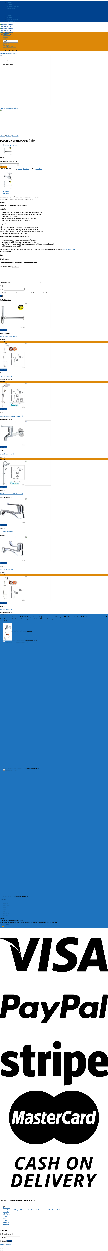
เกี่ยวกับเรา (6, 35)
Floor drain (15, 136)
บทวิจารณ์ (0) (7, 193)
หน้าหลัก (6, 33)
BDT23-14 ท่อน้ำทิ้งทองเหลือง (8, 336)
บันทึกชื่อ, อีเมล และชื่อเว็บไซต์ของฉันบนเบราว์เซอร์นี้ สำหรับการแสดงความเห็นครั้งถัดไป (26, 293)
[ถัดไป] (2, 1250)
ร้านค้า (5, 41)
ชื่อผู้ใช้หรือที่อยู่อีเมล (6, 1234)
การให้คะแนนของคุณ (6, 267)
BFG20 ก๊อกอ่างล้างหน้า (6, 570)
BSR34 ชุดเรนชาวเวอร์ (6, 609)
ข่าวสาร (5, 37)
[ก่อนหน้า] (0, 1250)
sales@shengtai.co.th (69, 249)
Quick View (3, 330)
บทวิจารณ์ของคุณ (5, 282)
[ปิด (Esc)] (0, 1248)
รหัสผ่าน (3, 1238)
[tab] (55, 191)
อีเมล (2, 289)
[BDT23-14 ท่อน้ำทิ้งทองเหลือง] (7, 154)
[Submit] (4, 1206)
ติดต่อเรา (6, 45)
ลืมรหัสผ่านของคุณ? (5, 1245)
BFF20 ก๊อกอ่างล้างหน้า (6, 532)
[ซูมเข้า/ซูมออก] (2, 1248)
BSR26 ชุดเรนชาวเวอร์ (6, 376)
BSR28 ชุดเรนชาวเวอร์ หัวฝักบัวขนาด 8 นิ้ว (11, 494)
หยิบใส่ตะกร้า (3, 167)
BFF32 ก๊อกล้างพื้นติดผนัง (7, 454)
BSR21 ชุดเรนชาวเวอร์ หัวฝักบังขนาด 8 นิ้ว (11, 416)
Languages (6, 1208)
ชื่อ (1, 286)
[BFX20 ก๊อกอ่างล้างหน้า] (10, 145)
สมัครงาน (6, 43)
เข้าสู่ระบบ (9, 1241)
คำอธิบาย (6, 191)
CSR (4, 39)
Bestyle (8, 136)
